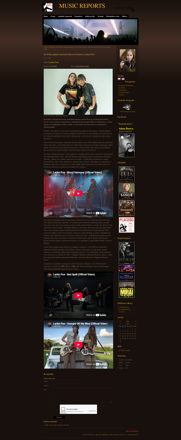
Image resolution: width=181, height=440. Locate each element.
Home (46, 16)
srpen (128, 321)
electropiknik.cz (125, 309)
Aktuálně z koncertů (65, 16)
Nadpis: (46, 385)
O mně (53, 16)
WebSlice (105, 435)
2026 (127, 324)
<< (120, 321)
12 (125, 333)
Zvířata (122, 88)
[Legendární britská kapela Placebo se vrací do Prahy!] (126, 232)
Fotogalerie (78, 16)
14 (130, 333)
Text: (45, 390)
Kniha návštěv (90, 16)
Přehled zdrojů (125, 350)
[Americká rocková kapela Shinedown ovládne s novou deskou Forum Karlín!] (126, 215)
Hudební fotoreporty (126, 85)
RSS (99, 435)
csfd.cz (122, 312)
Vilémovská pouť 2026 (127, 111)
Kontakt (101, 16)
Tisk (111, 435)
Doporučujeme (69, 47)
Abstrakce (123, 90)
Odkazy (124, 16)
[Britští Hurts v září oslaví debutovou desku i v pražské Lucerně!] (126, 263)
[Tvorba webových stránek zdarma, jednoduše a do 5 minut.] (96, 434)
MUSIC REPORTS (82, 5)
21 (130, 336)
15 (133, 333)
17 (120, 336)
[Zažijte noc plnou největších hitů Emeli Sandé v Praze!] (126, 198)
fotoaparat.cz (124, 307)
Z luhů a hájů (124, 92)
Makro (122, 95)
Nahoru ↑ (135, 435)
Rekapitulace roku (112, 16)
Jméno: (46, 381)
